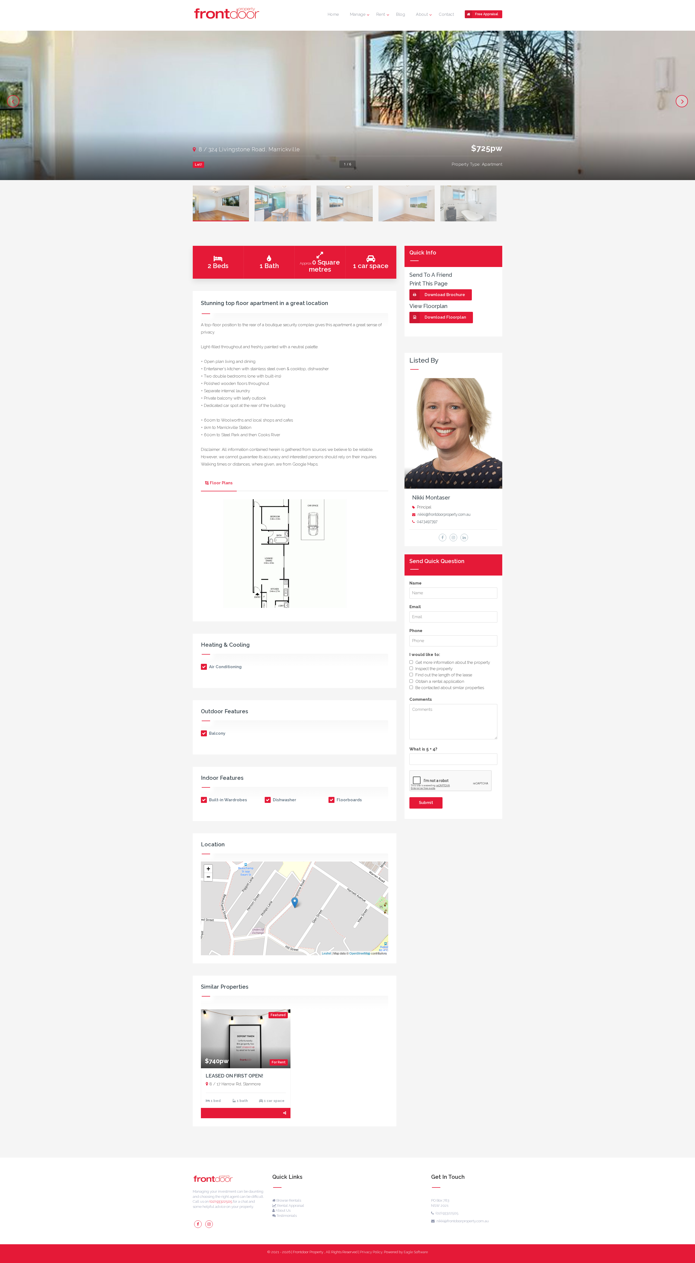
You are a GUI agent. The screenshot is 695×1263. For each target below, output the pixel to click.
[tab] (219, 484)
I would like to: (424, 654)
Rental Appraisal (290, 1206)
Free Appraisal (486, 14)
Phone (415, 630)
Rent (380, 14)
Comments (420, 699)
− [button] (208, 877)
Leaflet (326, 953)
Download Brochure (445, 294)
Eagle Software (416, 1252)
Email (415, 606)
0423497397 (427, 521)
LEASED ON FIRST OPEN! (234, 1076)
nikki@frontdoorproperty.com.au (444, 514)
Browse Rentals (288, 1200)
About (422, 14)
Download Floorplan (445, 317)
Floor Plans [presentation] (221, 482)
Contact (446, 14)
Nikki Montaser (431, 497)
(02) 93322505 (221, 1201)
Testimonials (286, 1216)
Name (415, 583)
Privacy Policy (371, 1252)
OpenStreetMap (359, 953)
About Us (282, 1210)
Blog (400, 14)
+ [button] (208, 868)
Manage (357, 14)
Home (333, 14)
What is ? (423, 749)
